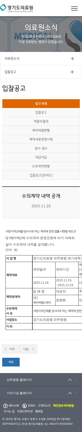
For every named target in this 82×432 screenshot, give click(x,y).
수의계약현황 (41, 166)
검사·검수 (41, 148)
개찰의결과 (41, 121)
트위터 (31, 405)
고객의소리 (44, 405)
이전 (12, 349)
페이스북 (14, 405)
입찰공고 (10, 72)
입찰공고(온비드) (41, 175)
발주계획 (41, 103)
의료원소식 (12, 58)
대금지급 (41, 157)
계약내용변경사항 (41, 139)
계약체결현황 (41, 130)
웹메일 (39, 411)
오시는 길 (9, 411)
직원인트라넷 (25, 411)
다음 (25, 349)
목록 (11, 362)
